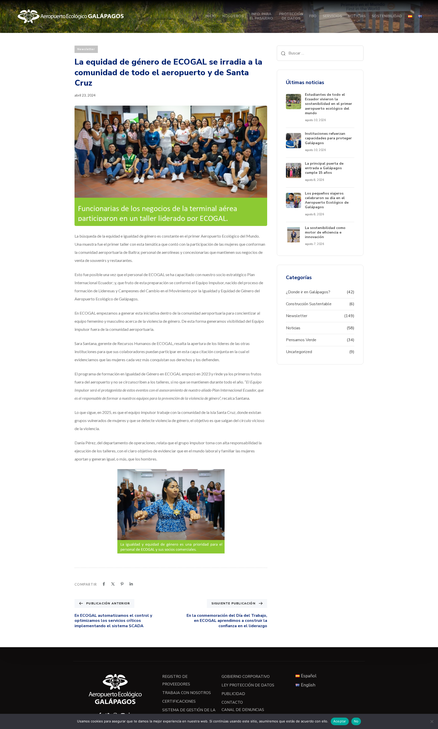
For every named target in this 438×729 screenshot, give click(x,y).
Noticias (357, 16)
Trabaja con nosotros (186, 692)
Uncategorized (299, 352)
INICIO (210, 16)
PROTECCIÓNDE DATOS (291, 16)
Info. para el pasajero (261, 16)
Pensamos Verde (301, 340)
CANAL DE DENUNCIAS (243, 709)
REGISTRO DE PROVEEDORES (176, 680)
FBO (313, 16)
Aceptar (339, 721)
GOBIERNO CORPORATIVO (246, 676)
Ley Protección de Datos (248, 685)
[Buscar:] (320, 53)
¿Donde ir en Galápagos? (308, 292)
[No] (431, 721)
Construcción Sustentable (309, 304)
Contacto (232, 702)
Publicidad (233, 693)
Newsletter (86, 49)
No (356, 721)
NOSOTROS (233, 16)
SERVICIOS (332, 16)
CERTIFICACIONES (179, 701)
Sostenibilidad (387, 16)
